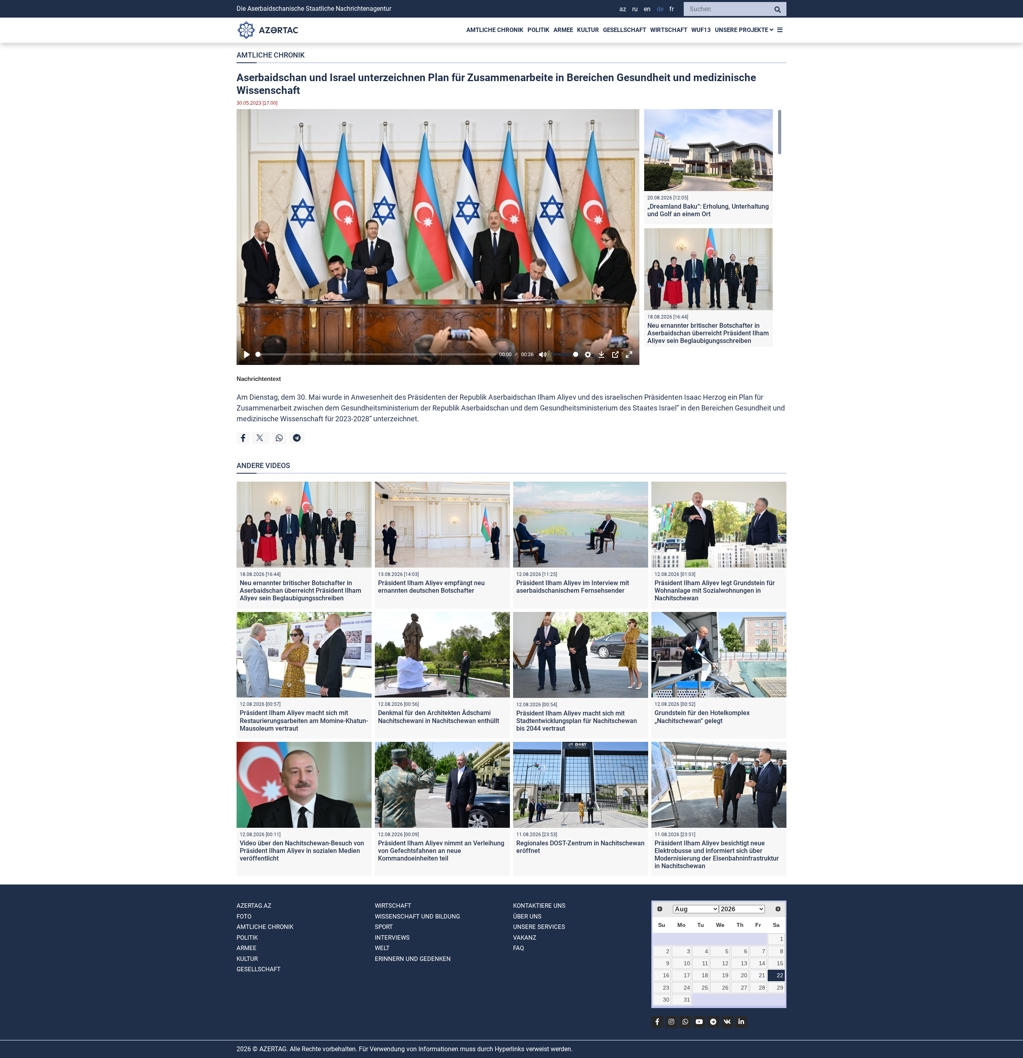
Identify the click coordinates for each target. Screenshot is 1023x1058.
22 (780, 975)
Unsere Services (539, 926)
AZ (622, 9)
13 (744, 963)
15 (780, 963)
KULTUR (588, 30)
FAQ (518, 948)
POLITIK (538, 30)
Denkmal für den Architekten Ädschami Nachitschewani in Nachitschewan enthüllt (438, 716)
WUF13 (701, 30)
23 (666, 987)
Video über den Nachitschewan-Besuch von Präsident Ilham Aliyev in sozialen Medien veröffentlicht (302, 850)
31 (687, 999)
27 (744, 987)
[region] (713, 228)
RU (635, 9)
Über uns (527, 916)
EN (647, 9)
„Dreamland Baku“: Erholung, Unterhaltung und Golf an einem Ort (708, 210)
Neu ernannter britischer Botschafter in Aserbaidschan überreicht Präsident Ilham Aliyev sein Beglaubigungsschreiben (708, 333)
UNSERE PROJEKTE (742, 30)
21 (762, 975)
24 (687, 987)
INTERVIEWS (392, 937)
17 (687, 975)
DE (660, 9)
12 (725, 963)
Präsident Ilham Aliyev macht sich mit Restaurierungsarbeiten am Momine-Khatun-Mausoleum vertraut (304, 720)
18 (705, 975)
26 (725, 987)
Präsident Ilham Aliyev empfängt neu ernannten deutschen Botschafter (431, 586)
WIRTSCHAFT (668, 30)
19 (725, 975)
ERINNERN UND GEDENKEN (413, 958)
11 (705, 963)
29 (780, 987)
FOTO (244, 916)
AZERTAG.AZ (254, 905)
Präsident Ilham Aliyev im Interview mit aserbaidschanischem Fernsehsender (572, 586)
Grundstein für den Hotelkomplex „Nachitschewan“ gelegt (702, 716)
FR (671, 9)
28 (762, 987)
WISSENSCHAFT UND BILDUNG (417, 916)
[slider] (375, 354)
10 (687, 963)
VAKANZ (524, 937)
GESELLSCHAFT (624, 30)
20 (744, 975)
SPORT (384, 926)
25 (705, 987)
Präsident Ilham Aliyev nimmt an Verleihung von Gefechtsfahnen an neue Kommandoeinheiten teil (441, 850)
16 (666, 975)
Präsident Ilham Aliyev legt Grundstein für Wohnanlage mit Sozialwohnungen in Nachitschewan (715, 590)
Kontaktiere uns (539, 905)
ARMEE (563, 30)
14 (762, 963)
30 (666, 999)
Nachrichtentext (259, 378)
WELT (382, 948)
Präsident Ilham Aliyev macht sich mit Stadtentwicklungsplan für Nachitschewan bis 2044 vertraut (576, 720)
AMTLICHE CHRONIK (494, 30)
